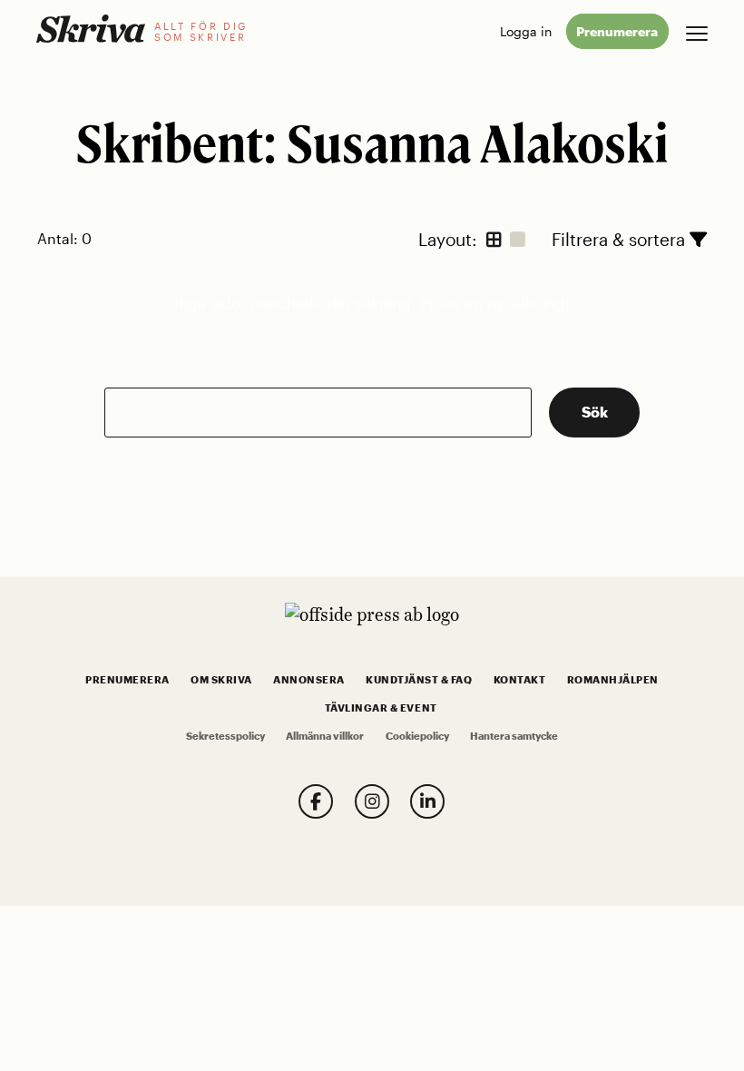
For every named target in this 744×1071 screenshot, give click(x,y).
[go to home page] (90, 29)
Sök (595, 411)
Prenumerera (617, 31)
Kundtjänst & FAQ (419, 679)
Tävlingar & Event (381, 708)
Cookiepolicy (417, 736)
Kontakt (520, 679)
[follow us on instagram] (372, 801)
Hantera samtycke (514, 736)
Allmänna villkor (325, 736)
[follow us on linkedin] (427, 801)
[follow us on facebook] (316, 801)
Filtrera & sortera (621, 239)
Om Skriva (221, 679)
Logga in (526, 31)
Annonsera (309, 679)
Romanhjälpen (613, 679)
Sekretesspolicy (225, 736)
